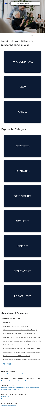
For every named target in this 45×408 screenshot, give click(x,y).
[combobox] (28, 3)
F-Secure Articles (6, 396)
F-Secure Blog (5, 399)
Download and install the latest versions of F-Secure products (18, 381)
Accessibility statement (8, 405)
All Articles (8, 322)
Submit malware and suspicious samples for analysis (16, 374)
